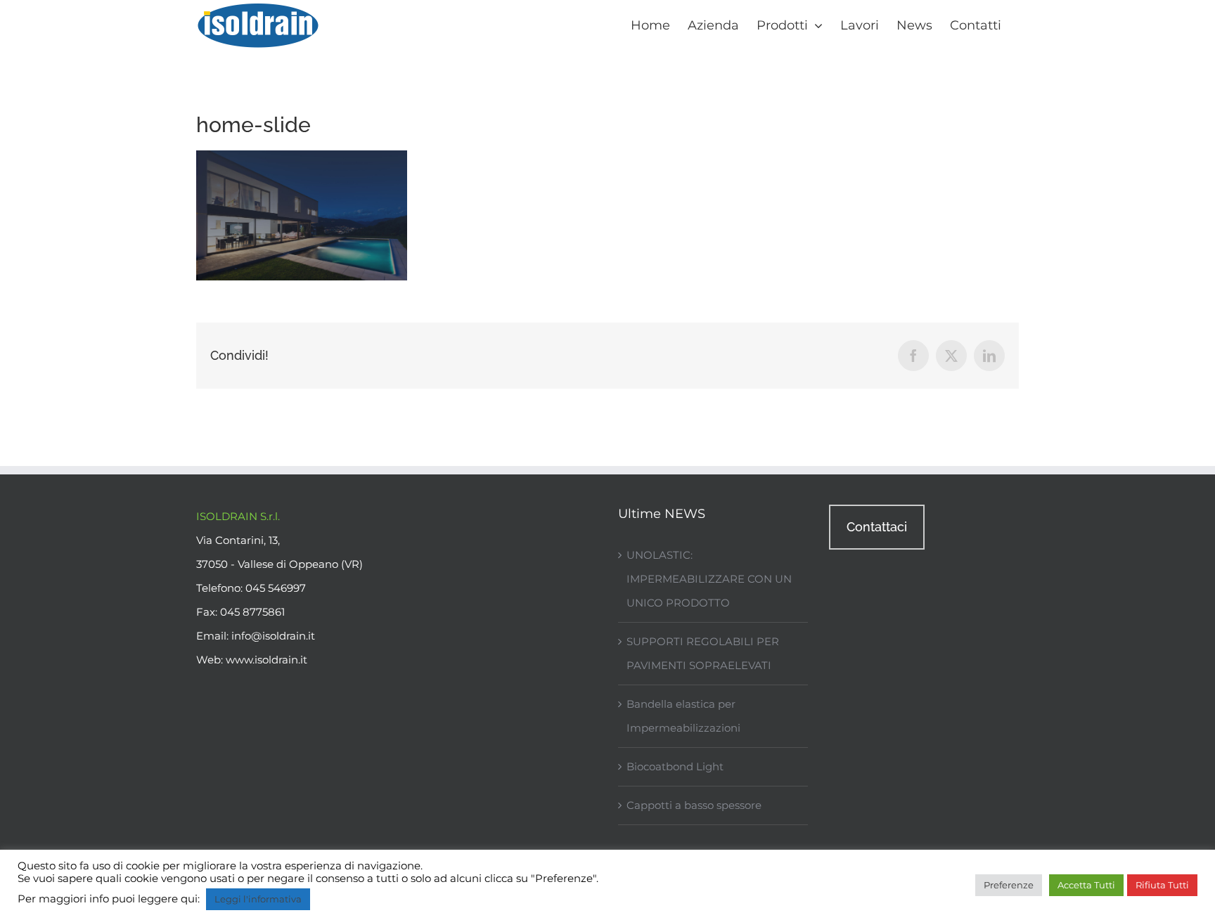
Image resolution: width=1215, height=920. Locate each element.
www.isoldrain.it (266, 659)
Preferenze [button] (1009, 884)
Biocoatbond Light (675, 766)
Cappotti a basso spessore (693, 805)
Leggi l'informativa (258, 899)
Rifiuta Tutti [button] (1162, 884)
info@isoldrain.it (273, 635)
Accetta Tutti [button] (1086, 884)
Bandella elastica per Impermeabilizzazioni (683, 715)
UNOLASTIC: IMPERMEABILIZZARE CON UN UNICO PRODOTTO (709, 578)
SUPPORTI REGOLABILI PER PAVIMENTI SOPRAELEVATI (702, 653)
